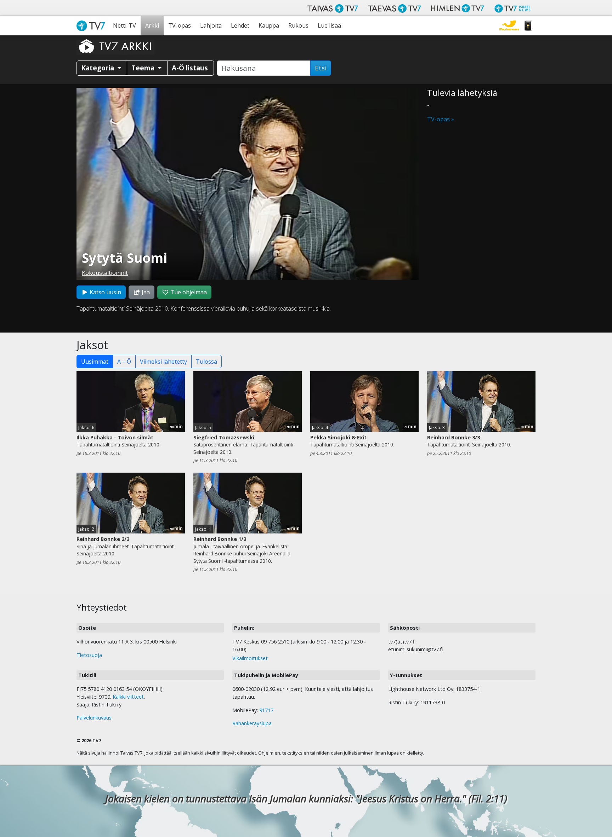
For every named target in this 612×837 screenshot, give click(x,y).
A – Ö (124, 361)
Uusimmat (94, 361)
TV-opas (179, 25)
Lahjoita (211, 25)
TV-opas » (440, 119)
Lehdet (240, 25)
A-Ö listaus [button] (190, 68)
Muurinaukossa (509, 25)
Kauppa (269, 25)
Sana (528, 25)
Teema (143, 68)
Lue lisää (329, 25)
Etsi (321, 68)
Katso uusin (104, 292)
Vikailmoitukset (250, 658)
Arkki (152, 25)
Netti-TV (124, 25)
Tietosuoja (89, 655)
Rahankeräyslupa (252, 723)
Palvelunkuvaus (94, 717)
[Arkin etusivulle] (115, 46)
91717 (266, 710)
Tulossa (206, 361)
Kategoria (98, 68)
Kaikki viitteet (128, 696)
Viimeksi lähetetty (163, 361)
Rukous (298, 25)
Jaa (145, 292)
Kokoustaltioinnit (105, 273)
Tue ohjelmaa (188, 292)
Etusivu (92, 25)
